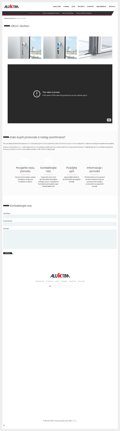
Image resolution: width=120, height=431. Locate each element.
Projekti (81, 7)
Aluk (73, 7)
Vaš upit (6, 229)
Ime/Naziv (6, 213)
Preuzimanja (101, 7)
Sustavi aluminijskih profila (51, 13)
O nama (66, 7)
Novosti (112, 7)
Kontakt (90, 7)
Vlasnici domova (9, 18)
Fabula (74, 421)
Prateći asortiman (68, 13)
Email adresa (7, 221)
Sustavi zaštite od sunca (84, 13)
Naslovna (57, 7)
